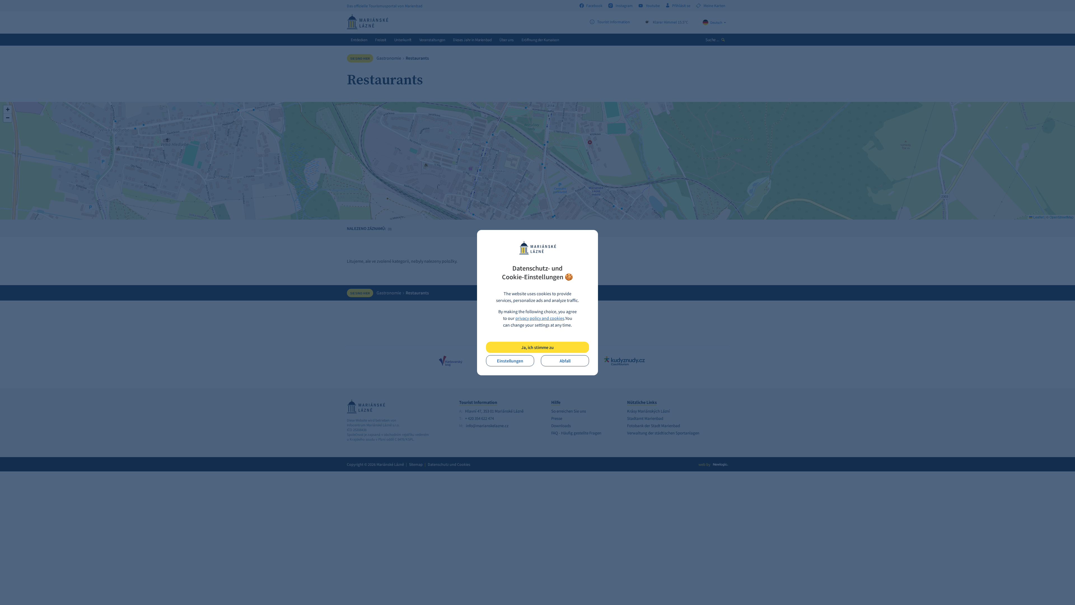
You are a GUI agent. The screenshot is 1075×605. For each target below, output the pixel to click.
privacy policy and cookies (539, 318)
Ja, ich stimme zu (537, 347)
